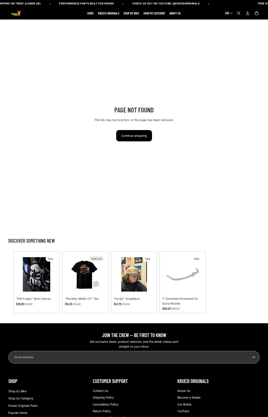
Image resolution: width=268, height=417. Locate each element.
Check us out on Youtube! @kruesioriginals (166, 3)
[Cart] (256, 13)
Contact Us (100, 390)
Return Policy (102, 411)
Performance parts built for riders (86, 3)
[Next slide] (149, 274)
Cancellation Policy (106, 404)
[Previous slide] (118, 274)
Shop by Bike (17, 391)
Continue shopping (134, 135)
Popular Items (17, 412)
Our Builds (184, 404)
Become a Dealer (189, 397)
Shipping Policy (103, 397)
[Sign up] (253, 357)
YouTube (183, 411)
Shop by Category (21, 398)
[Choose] (50, 288)
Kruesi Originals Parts (22, 405)
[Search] (238, 13)
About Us (183, 390)
